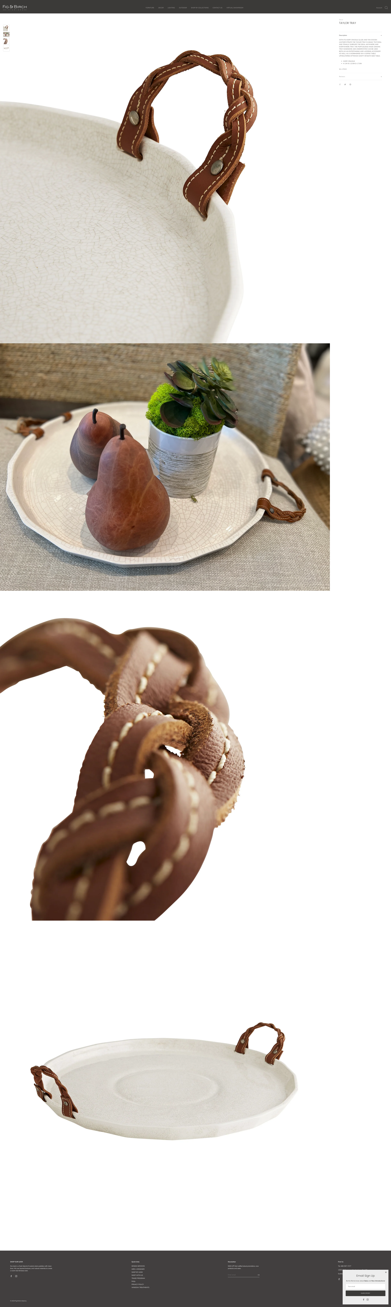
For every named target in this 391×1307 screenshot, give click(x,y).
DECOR (161, 8)
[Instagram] (368, 1299)
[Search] (386, 7)
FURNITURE (150, 8)
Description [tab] (343, 35)
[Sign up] (258, 1275)
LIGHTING (171, 8)
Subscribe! (365, 1293)
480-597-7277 (346, 1266)
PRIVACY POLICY (138, 1284)
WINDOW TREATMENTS (140, 1287)
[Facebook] (364, 1299)
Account (379, 8)
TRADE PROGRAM (138, 1278)
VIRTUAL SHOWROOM (234, 8)
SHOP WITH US (137, 1275)
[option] (6, 28)
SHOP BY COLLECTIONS (200, 8)
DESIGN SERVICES (138, 1266)
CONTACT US (217, 8)
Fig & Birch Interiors (20, 1301)
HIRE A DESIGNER (138, 1269)
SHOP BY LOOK (137, 1272)
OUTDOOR (183, 8)
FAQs (133, 1281)
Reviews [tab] (342, 77)
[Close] (386, 1272)
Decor (341, 20)
